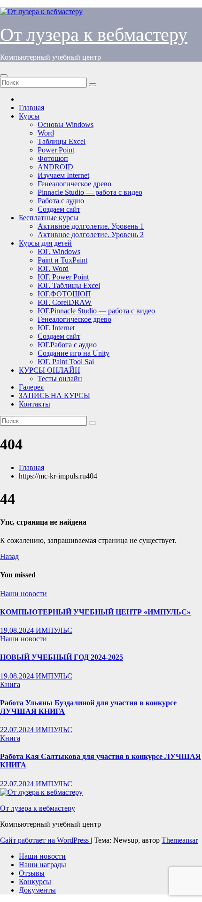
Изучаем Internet (63, 175)
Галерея (31, 387)
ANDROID (55, 167)
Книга (10, 684)
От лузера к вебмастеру (93, 34)
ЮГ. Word (53, 268)
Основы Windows (65, 124)
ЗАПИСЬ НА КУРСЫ (54, 395)
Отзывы (32, 873)
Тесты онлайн (60, 379)
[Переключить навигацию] (4, 75)
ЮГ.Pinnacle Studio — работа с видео (96, 311)
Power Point (56, 150)
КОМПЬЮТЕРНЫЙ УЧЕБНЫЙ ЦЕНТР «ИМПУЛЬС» (95, 612)
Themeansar (180, 840)
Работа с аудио (61, 201)
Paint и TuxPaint (62, 260)
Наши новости (23, 594)
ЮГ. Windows (59, 251)
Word (46, 133)
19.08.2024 (18, 630)
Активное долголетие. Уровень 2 (91, 235)
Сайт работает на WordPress (45, 840)
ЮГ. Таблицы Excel (69, 285)
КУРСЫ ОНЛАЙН (49, 370)
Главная (31, 108)
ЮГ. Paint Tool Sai (66, 362)
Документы (37, 890)
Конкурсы (35, 882)
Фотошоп (53, 158)
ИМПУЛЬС (54, 630)
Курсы (29, 116)
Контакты (34, 404)
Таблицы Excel (61, 141)
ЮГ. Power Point (63, 277)
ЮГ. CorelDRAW (65, 302)
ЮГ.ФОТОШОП (64, 294)
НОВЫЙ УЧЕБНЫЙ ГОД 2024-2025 (61, 657)
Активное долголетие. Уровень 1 (91, 226)
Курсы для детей (45, 243)
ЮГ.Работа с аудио (67, 345)
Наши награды (42, 865)
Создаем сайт (59, 209)
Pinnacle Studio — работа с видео (90, 192)
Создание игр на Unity (73, 353)
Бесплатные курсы (48, 218)
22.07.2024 (18, 730)
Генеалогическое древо (74, 184)
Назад (9, 556)
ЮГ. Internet (56, 328)
